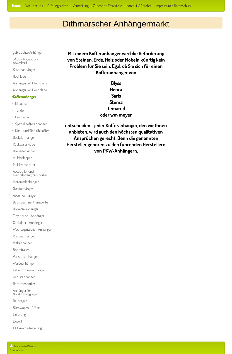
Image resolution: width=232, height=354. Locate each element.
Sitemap (32, 346)
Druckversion (20, 346)
